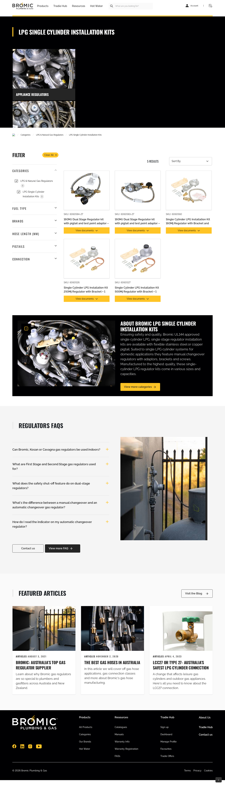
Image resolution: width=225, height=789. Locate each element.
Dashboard (166, 734)
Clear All (49, 155)
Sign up (164, 727)
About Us (205, 717)
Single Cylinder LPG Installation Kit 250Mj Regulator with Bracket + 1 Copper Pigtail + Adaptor (86, 290)
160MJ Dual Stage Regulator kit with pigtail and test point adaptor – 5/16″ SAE (137, 222)
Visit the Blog (193, 593)
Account (194, 6)
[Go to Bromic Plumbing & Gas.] (13, 135)
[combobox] (131, 6)
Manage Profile (168, 741)
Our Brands (85, 741)
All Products (85, 727)
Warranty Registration (126, 749)
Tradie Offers (167, 756)
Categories (85, 734)
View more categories (138, 386)
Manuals (119, 734)
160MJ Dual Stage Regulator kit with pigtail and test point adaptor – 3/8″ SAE (86, 222)
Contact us (28, 548)
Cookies (208, 770)
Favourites (165, 749)
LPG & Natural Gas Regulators (36, 183)
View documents (85, 230)
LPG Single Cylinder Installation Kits (33, 194)
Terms (187, 770)
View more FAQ (58, 548)
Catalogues (121, 727)
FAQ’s (117, 756)
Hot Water (84, 749)
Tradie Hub (206, 727)
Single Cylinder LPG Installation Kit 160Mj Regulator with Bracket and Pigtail (188, 222)
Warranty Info (122, 741)
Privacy (197, 770)
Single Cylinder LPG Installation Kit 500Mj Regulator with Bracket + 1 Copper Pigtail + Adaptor (137, 290)
